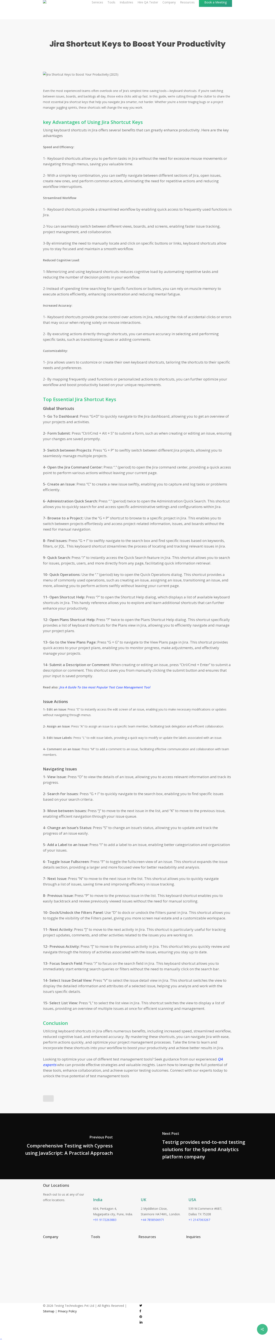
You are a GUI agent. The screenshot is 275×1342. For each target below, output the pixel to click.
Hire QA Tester (49, 1251)
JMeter (91, 1258)
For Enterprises (49, 1264)
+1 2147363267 (199, 1220)
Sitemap (48, 1311)
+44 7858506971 (152, 1220)
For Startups (47, 1258)
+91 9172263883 (104, 1220)
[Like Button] (48, 1098)
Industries (45, 1245)
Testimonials (143, 1251)
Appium (92, 1271)
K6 (88, 1264)
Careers (44, 1277)
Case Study (142, 1258)
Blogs (138, 1245)
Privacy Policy (67, 1311)
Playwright (94, 1245)
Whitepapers (143, 1264)
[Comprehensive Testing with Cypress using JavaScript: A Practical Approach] (69, 1146)
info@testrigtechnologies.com (203, 1249)
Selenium (93, 1277)
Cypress (92, 1251)
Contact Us (46, 1283)
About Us (45, 1271)
